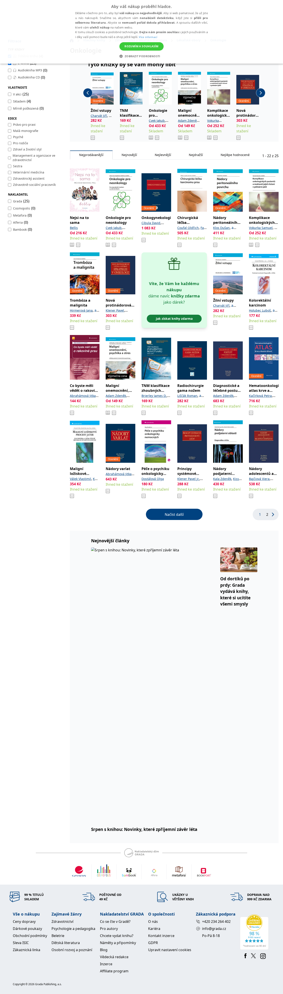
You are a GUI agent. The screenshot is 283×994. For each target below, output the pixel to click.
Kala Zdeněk (222, 479)
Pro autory (109, 928)
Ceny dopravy (24, 921)
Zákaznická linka (26, 949)
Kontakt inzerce (161, 935)
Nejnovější (129, 155)
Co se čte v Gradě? (115, 921)
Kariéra (154, 928)
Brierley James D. (154, 396)
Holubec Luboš (260, 310)
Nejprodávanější (91, 155)
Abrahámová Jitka (83, 396)
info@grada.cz (214, 928)
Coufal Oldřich (188, 228)
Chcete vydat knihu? (116, 935)
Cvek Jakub (157, 120)
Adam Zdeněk (188, 120)
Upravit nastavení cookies (169, 949)
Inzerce (106, 964)
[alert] (141, 32)
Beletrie (58, 935)
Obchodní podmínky (30, 935)
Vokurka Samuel (261, 228)
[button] (141, 56)
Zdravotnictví (62, 921)
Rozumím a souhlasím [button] (141, 46)
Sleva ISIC (21, 942)
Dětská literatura (66, 942)
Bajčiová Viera (259, 479)
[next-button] (260, 92)
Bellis (74, 228)
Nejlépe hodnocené (235, 155)
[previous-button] (87, 92)
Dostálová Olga (153, 479)
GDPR (153, 942)
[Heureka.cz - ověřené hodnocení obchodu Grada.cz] (255, 932)
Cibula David (151, 223)
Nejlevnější (163, 155)
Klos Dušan (221, 228)
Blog (103, 949)
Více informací (148, 37)
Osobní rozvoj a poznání (72, 949)
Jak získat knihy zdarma (174, 318)
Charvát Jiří (99, 116)
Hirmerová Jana (81, 310)
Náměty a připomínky (118, 942)
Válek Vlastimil (80, 479)
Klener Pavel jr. (188, 479)
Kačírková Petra (260, 396)
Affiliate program (114, 971)
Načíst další (174, 514)
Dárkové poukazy (27, 928)
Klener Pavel (115, 310)
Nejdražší (196, 155)
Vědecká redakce (114, 956)
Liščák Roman (187, 396)
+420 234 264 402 (216, 921)
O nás (153, 921)
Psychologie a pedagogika (73, 928)
